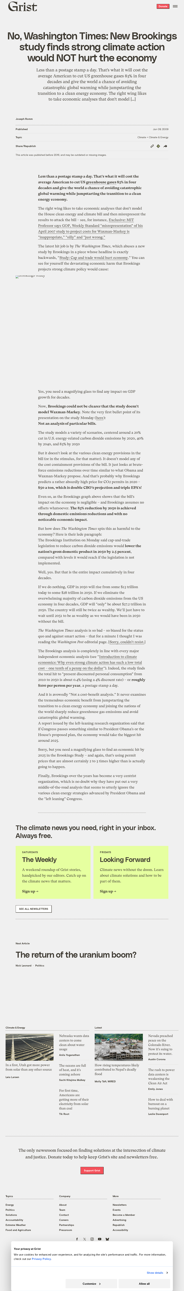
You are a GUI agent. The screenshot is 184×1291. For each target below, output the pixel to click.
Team (62, 1209)
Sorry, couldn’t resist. (127, 642)
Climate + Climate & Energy (152, 137)
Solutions (11, 1214)
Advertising (119, 1219)
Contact (64, 1214)
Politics (39, 965)
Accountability (14, 1219)
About (62, 1204)
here (99, 418)
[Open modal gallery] (92, 330)
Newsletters (119, 1204)
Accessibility (120, 1229)
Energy (10, 1204)
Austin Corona (156, 1059)
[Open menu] (175, 6)
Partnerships (66, 1224)
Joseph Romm (24, 118)
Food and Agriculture (18, 1229)
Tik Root (64, 1113)
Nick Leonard (23, 965)
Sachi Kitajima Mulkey (72, 1079)
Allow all (144, 1283)
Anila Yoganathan (69, 1054)
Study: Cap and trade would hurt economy (93, 258)
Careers (63, 1219)
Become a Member (124, 1214)
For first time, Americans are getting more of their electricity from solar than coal (74, 1099)
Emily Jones (155, 1088)
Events (117, 1209)
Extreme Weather (16, 1224)
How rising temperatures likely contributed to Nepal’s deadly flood (117, 1069)
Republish (119, 1224)
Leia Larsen (12, 1077)
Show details (155, 1272)
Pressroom (65, 1229)
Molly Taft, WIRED (105, 1081)
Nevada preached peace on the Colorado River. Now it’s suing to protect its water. (160, 1044)
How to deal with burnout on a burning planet (160, 1104)
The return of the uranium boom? (76, 954)
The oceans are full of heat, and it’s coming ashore (72, 1070)
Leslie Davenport (158, 1113)
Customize (89, 1283)
